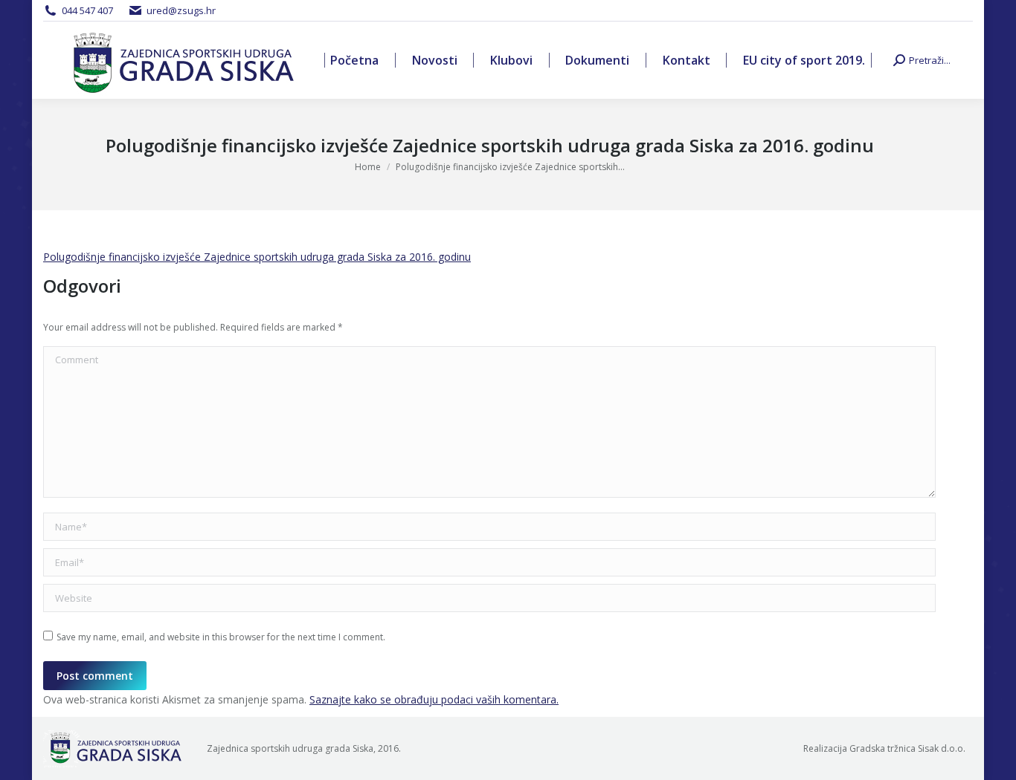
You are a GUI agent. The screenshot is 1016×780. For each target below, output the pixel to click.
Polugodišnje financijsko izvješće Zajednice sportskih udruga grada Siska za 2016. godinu (257, 257)
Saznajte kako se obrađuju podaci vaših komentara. (434, 699)
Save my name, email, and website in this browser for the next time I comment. (221, 637)
